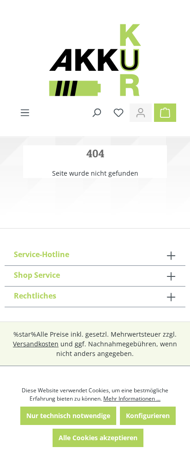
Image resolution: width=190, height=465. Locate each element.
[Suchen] (96, 112)
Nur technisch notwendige (68, 415)
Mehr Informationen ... (131, 398)
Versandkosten (36, 343)
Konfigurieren (148, 415)
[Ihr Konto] (141, 112)
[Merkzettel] (118, 112)
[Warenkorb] (165, 112)
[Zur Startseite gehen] (95, 60)
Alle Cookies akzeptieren (98, 437)
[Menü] (25, 112)
